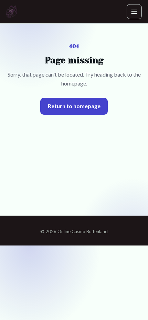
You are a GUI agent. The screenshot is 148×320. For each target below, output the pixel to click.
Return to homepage (74, 106)
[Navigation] (134, 11)
